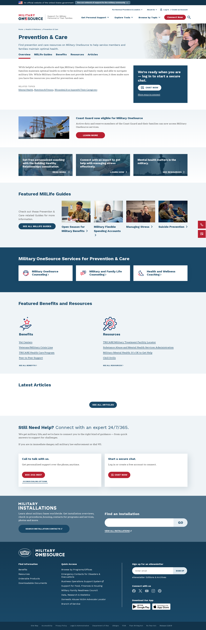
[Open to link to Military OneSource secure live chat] (202, 234)
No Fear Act (151, 626)
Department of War (100, 626)
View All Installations (117, 530)
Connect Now (175, 17)
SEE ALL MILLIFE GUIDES (37, 226)
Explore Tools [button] (122, 17)
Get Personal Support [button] (93, 17)
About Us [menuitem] (151, 10)
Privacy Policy (61, 626)
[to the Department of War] (20, 2)
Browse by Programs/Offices (76, 569)
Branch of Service (70, 603)
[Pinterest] (159, 591)
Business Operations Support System (81, 581)
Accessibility (47, 626)
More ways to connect (149, 94)
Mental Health (25, 90)
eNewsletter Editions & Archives (149, 577)
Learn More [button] (90, 135)
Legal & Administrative (79, 626)
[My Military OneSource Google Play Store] (141, 606)
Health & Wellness (33, 29)
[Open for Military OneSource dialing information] (202, 224)
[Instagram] (153, 591)
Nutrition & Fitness (43, 90)
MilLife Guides (43, 54)
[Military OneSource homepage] (33, 17)
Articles (93, 54)
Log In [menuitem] (166, 10)
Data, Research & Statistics (75, 594)
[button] (102, 2)
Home (20, 29)
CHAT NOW (151, 87)
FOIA (124, 626)
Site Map (34, 626)
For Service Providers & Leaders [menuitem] (126, 10)
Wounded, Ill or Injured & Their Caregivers (76, 90)
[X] (140, 591)
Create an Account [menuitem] (180, 10)
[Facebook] (134, 591)
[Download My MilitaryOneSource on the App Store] (161, 606)
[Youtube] (147, 591)
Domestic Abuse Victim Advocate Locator (83, 599)
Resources (77, 54)
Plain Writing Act (136, 626)
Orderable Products (29, 578)
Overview (24, 54)
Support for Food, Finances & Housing (81, 586)
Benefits (61, 54)
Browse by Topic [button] (148, 17)
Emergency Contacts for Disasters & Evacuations (80, 575)
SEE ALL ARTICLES (103, 404)
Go (180, 523)
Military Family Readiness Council (79, 590)
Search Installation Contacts (43, 529)
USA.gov (115, 626)
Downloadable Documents (32, 583)
